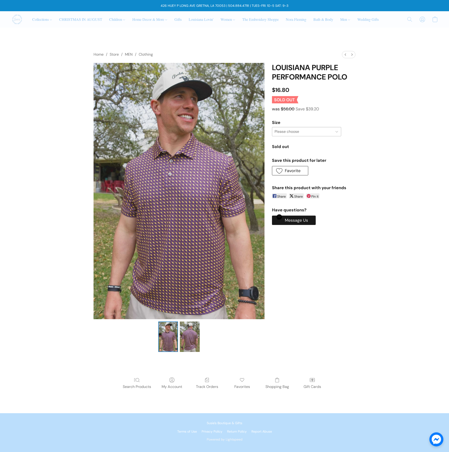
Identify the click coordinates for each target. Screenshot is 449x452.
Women (227, 19)
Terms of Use (187, 431)
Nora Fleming (296, 19)
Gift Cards (312, 386)
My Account (172, 386)
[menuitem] (345, 54)
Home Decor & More (148, 19)
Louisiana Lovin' (201, 19)
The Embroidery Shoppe (260, 19)
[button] (17, 19)
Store (114, 54)
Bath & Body (323, 19)
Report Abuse (261, 431)
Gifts (178, 19)
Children (116, 19)
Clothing (146, 54)
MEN (129, 54)
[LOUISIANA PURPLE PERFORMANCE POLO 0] (168, 337)
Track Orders (207, 386)
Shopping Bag (277, 386)
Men (344, 19)
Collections (41, 19)
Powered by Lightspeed (225, 439)
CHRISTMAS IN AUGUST (80, 19)
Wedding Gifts (368, 19)
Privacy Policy (212, 431)
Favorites (242, 386)
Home (99, 54)
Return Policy (237, 431)
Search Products (137, 386)
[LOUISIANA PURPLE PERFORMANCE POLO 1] (189, 337)
